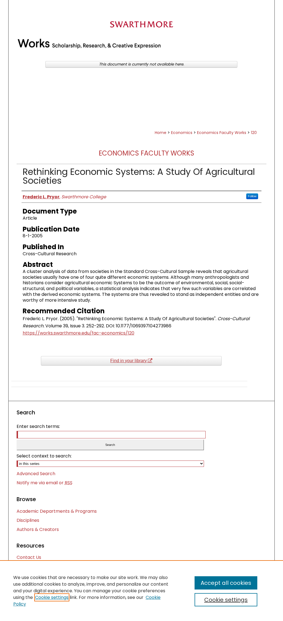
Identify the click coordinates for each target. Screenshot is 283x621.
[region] (141, 590)
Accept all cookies (226, 583)
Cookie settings (52, 597)
